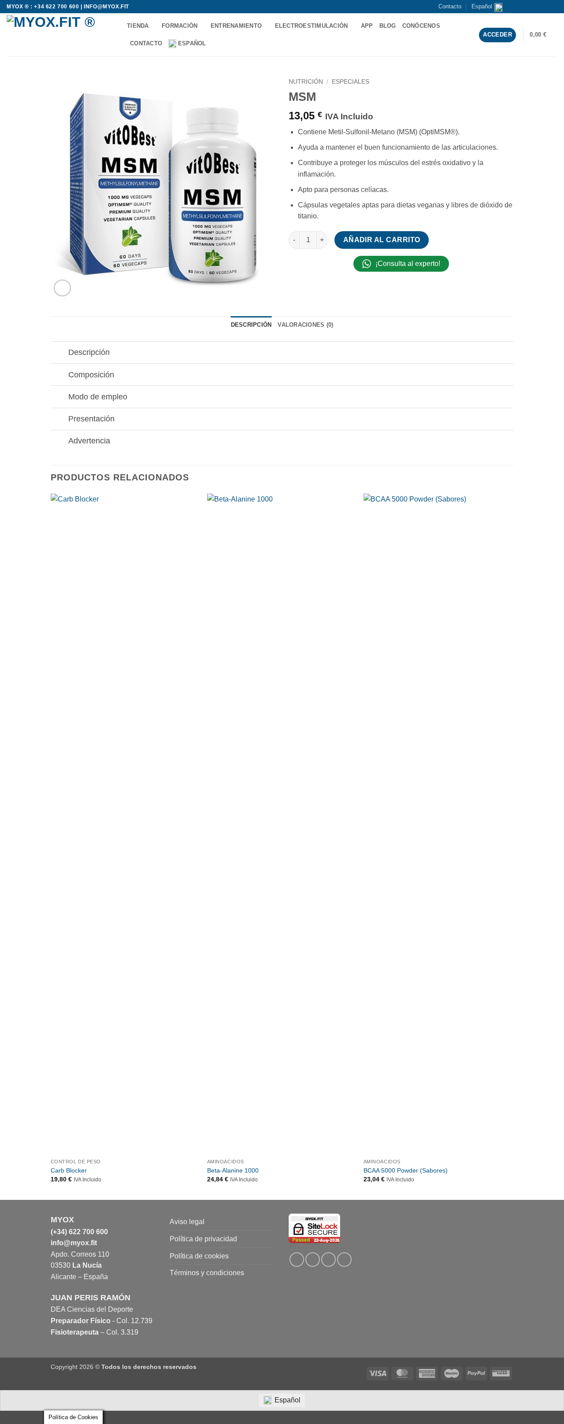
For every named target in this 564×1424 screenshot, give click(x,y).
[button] (543, 34)
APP (367, 25)
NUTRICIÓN (306, 81)
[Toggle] (59, 353)
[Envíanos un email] (536, 7)
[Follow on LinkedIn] (328, 1259)
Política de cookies (199, 1256)
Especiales (350, 81)
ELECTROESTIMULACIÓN (311, 25)
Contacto (449, 6)
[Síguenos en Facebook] (519, 7)
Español (481, 6)
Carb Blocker (69, 1170)
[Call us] (544, 7)
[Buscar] (215, 43)
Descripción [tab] (251, 324)
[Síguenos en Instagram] (528, 7)
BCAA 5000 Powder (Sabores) (406, 1170)
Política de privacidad (203, 1239)
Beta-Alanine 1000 (233, 1170)
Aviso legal (187, 1221)
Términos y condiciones (207, 1272)
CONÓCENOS (421, 25)
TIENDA (138, 25)
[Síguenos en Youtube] (553, 7)
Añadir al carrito (381, 239)
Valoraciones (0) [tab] (305, 324)
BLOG (387, 25)
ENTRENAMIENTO (236, 25)
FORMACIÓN (179, 25)
